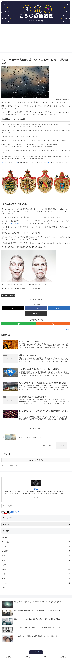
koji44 (36, 489)
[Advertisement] (36, 39)
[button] (36, 313)
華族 (16, 162)
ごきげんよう (13, 223)
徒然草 (13, 295)
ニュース (6, 295)
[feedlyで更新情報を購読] (19, 323)
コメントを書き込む (36, 460)
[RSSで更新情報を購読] (53, 323)
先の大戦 (5, 162)
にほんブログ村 (15, 512)
